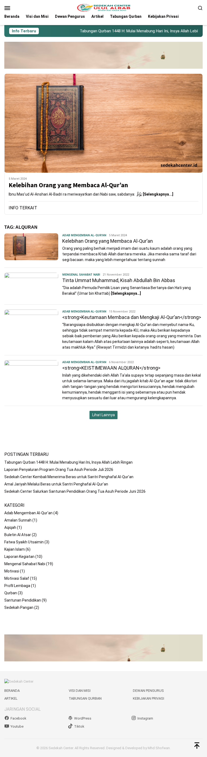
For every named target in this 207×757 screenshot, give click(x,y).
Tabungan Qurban (85, 698)
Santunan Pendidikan (22, 600)
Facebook (18, 718)
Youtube (17, 726)
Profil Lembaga (17, 586)
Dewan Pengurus (148, 691)
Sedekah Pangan (18, 607)
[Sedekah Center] (103, 7)
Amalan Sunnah (18, 520)
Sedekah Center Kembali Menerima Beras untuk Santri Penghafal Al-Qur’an (68, 477)
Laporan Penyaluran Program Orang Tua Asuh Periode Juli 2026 (58, 469)
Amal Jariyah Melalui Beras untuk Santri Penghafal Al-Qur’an (56, 484)
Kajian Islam (14, 549)
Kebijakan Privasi (148, 698)
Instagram (145, 718)
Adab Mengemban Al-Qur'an (84, 235)
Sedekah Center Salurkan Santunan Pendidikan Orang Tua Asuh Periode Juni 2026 (75, 491)
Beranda (12, 691)
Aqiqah (10, 527)
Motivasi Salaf (16, 578)
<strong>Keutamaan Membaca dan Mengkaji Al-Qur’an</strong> (131, 317)
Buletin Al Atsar (17, 535)
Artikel (11, 698)
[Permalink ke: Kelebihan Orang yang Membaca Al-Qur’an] (103, 123)
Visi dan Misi (80, 691)
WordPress (82, 718)
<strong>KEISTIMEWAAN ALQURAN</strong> (111, 368)
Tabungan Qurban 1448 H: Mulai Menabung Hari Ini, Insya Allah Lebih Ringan (135, 31)
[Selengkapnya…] (126, 293)
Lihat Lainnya (103, 415)
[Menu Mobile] (14, 7)
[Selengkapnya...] (158, 194)
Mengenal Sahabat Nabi (81, 274)
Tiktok (79, 726)
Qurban (10, 593)
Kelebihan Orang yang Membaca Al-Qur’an (68, 185)
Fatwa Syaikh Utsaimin (24, 542)
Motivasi (11, 571)
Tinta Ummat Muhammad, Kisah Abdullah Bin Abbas (118, 280)
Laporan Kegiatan (19, 556)
